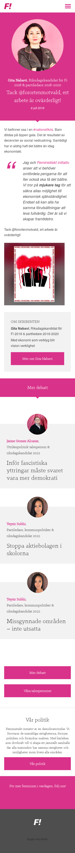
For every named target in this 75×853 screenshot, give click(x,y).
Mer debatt (37, 672)
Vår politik (37, 763)
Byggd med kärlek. (37, 839)
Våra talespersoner (37, 690)
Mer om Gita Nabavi (37, 358)
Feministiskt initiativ (53, 162)
